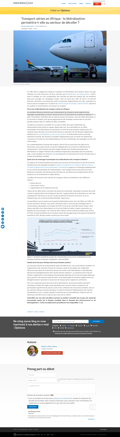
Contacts (88, 3)
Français (30, 28)
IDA (42, 434)
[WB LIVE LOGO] (97, 4)
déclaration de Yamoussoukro (79, 94)
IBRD (38, 434)
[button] (104, 4)
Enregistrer (32, 406)
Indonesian (70, 328)
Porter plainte (103, 429)
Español (80, 325)
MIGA (48, 434)
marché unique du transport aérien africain (73, 103)
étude (53, 154)
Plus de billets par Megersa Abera (52, 353)
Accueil (64, 3)
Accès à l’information (22, 429)
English (35, 28)
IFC (45, 434)
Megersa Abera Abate (27, 26)
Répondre (90, 419)
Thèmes (81, 3)
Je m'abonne (96, 321)
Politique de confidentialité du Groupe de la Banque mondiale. (73, 333)
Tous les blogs (72, 3)
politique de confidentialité (62, 398)
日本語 (62, 328)
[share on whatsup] (2, 222)
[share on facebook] (2, 212)
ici (79, 303)
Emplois (30, 429)
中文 (55, 328)
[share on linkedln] (2, 219)
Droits (14, 429)
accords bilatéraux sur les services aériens (51, 134)
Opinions (65, 11)
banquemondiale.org (99, 1)
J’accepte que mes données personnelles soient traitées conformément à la (78, 332)
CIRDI (52, 434)
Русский (95, 325)
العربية (87, 325)
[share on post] (2, 216)
